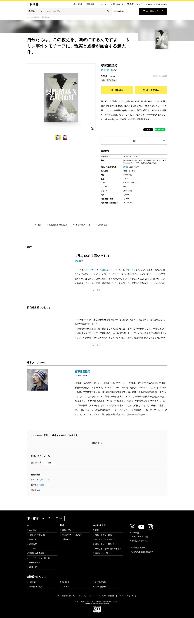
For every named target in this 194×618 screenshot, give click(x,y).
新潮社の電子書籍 (36, 553)
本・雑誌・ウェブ (154, 11)
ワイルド (119, 270)
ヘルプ (120, 596)
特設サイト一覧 (101, 553)
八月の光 (104, 270)
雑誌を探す (67, 530)
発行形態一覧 (34, 562)
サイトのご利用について (66, 596)
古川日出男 (107, 70)
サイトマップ (132, 596)
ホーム (29, 17)
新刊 (97, 530)
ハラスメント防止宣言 (106, 596)
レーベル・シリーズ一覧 (39, 558)
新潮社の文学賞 (35, 587)
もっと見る (96, 290)
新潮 (125, 167)
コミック (33, 549)
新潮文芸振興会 (138, 547)
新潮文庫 (33, 539)
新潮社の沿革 (100, 582)
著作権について (134, 4)
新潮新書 (33, 544)
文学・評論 (44, 480)
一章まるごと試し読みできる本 (108, 549)
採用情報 (90, 4)
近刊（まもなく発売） (104, 535)
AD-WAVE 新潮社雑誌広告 (157, 4)
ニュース (102, 4)
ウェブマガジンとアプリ (72, 535)
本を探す (33, 530)
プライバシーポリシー (87, 596)
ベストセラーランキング (105, 539)
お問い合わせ (117, 4)
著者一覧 (33, 567)
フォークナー (89, 270)
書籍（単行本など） (37, 535)
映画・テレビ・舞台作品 (105, 544)
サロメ (130, 270)
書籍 (42, 485)
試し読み (119, 90)
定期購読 (66, 539)
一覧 (61, 518)
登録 (49, 463)
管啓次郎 (79, 261)
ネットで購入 (152, 90)
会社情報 (77, 4)
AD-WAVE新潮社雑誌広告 (142, 552)
